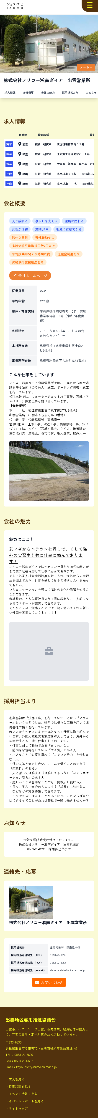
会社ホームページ (32, 275)
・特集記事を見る (18, 1086)
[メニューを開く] (90, 5)
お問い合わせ (52, 982)
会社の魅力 (48, 92)
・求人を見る (15, 1079)
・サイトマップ (16, 1108)
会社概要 (28, 92)
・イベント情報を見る (21, 1093)
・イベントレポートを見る (24, 1101)
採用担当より (70, 92)
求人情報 (10, 92)
